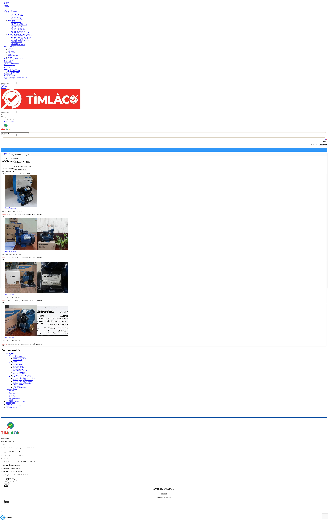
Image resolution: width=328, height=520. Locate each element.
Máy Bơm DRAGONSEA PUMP (20, 32)
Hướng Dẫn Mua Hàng (10, 479)
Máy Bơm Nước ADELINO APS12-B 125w (12, 211)
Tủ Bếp (10, 57)
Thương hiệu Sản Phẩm (10, 69)
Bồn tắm (10, 49)
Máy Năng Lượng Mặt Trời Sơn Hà (20, 39)
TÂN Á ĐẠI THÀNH (14, 72)
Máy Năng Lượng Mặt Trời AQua (20, 40)
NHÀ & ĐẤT (8, 62)
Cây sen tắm (11, 54)
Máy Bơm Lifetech (16, 22)
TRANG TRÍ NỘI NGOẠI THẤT (13, 58)
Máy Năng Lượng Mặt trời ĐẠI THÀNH (22, 35)
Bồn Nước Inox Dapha (17, 19)
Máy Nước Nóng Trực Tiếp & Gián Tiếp (19, 34)
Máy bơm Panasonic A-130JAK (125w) (11, 341)
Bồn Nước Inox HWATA (18, 15)
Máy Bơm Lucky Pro (16, 26)
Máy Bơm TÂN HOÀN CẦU (19, 25)
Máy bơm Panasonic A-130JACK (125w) (12, 297)
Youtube (6, 502)
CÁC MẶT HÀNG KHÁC (11, 63)
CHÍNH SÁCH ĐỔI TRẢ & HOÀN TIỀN (16, 77)
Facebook (168, 497)
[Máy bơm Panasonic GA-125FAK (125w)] (36, 249)
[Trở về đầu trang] (1, 511)
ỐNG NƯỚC (14, 43)
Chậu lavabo (11, 51)
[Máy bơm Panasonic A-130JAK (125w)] (36, 336)
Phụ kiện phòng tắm (13, 55)
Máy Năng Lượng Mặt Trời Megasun (21, 37)
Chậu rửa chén (11, 52)
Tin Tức (6, 486)
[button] (326, 139)
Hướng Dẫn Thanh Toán (11, 478)
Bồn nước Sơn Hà (16, 17)
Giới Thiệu (7, 483)
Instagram (6, 504)
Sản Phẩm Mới (8, 74)
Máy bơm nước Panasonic (18, 29)
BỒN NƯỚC (11, 12)
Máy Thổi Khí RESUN (14, 71)
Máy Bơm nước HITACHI (18, 28)
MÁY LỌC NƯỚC (16, 42)
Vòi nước (10, 48)
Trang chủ (7, 153)
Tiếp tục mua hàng (9, 121)
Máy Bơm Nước (12, 20)
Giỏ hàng (4, 86)
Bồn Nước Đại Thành (17, 14)
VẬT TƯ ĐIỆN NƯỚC (10, 11)
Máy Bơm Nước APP (17, 23)
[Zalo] (2, 517)
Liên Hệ (6, 484)
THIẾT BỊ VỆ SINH (10, 46)
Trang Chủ (7, 68)
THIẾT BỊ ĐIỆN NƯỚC (18, 45)
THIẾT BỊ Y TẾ (8, 60)
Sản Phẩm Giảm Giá (9, 75)
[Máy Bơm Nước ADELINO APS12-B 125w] (21, 206)
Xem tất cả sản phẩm (9, 65)
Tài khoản (3, 88)
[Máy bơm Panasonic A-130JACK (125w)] (36, 292)
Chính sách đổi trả (9, 78)
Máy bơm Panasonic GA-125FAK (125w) (12, 254)
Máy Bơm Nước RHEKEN (18, 31)
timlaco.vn (10, 444)
